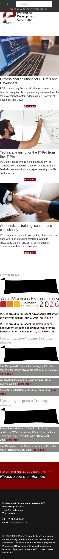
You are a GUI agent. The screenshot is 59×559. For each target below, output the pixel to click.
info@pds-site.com (39, 9)
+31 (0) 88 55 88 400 (19, 9)
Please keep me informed (22, 476)
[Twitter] (8, 4)
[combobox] (34, 4)
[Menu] (55, 18)
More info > (30, 106)
